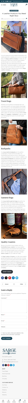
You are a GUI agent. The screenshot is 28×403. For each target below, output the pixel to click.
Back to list (14, 284)
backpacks (15, 114)
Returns (4, 392)
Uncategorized (14, 10)
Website (3, 326)
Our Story (4, 385)
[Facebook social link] (2, 1)
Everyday (4, 378)
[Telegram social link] (16, 277)
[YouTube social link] (7, 1)
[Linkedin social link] (9, 1)
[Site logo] (14, 4)
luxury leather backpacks (9, 152)
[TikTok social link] (11, 1)
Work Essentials (6, 373)
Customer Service (7, 382)
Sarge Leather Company (12, 58)
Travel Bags (5, 371)
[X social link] (3, 1)
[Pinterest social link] (9, 277)
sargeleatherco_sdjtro (8, 19)
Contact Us (5, 387)
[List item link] (14, 359)
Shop (3, 368)
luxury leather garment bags (10, 201)
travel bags (19, 263)
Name (3, 314)
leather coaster (5, 253)
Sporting (4, 376)
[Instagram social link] (5, 1)
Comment (4, 298)
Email (3, 320)
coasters (20, 264)
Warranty (4, 394)
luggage (9, 114)
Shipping (4, 389)
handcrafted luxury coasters (8, 247)
